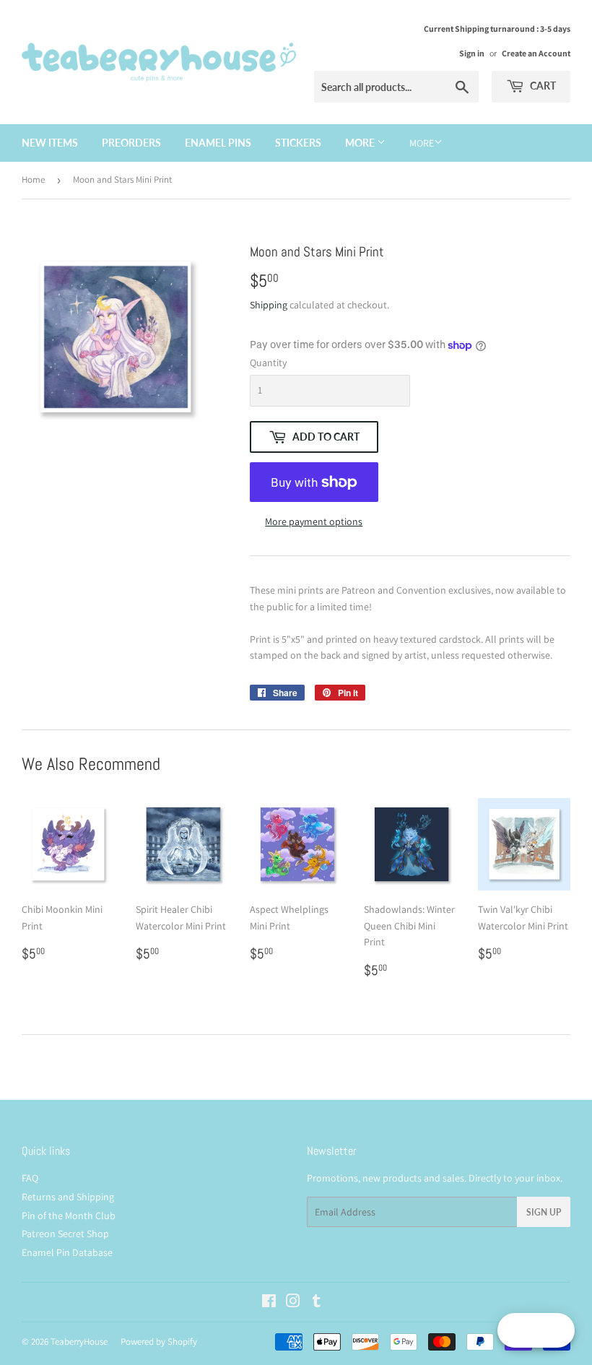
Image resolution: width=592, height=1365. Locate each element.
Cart (542, 85)
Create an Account (536, 53)
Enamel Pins (218, 142)
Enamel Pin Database (67, 1252)
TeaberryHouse (79, 1341)
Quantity (268, 362)
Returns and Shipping (68, 1196)
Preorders (131, 142)
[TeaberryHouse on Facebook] (269, 1302)
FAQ (30, 1177)
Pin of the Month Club (69, 1215)
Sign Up (543, 1212)
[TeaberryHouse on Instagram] (293, 1302)
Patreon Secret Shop (65, 1233)
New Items (50, 142)
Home (33, 179)
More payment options (313, 521)
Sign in (471, 53)
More (361, 142)
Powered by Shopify (159, 1341)
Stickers (298, 142)
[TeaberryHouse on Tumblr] (316, 1302)
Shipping (268, 304)
